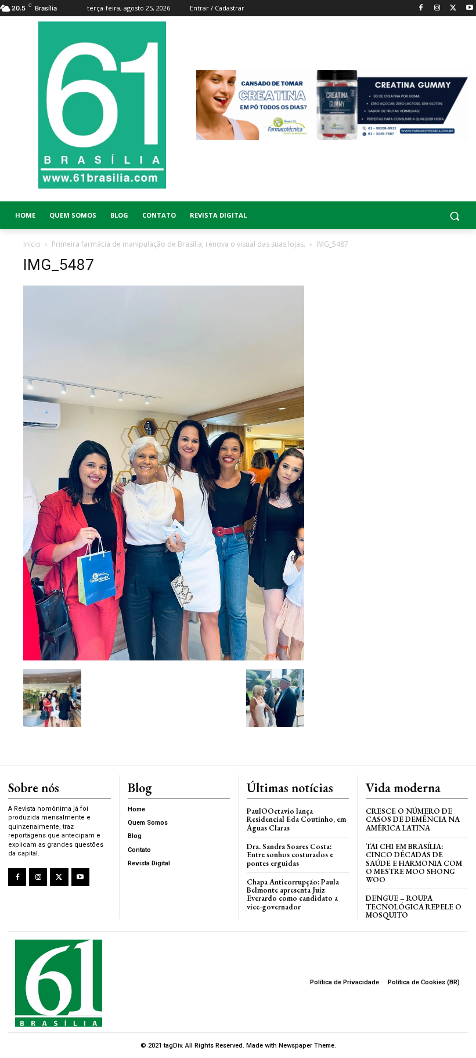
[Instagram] (437, 8)
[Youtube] (469, 8)
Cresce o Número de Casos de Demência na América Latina (413, 819)
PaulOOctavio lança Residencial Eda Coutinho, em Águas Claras (296, 819)
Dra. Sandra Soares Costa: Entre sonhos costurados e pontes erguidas (290, 855)
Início (32, 244)
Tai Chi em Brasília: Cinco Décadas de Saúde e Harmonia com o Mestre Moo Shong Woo (414, 863)
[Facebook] (421, 8)
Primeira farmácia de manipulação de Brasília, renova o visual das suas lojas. (178, 244)
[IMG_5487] (163, 657)
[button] (416, 215)
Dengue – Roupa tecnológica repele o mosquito (413, 906)
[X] (453, 8)
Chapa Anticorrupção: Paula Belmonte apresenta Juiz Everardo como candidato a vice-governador (293, 894)
